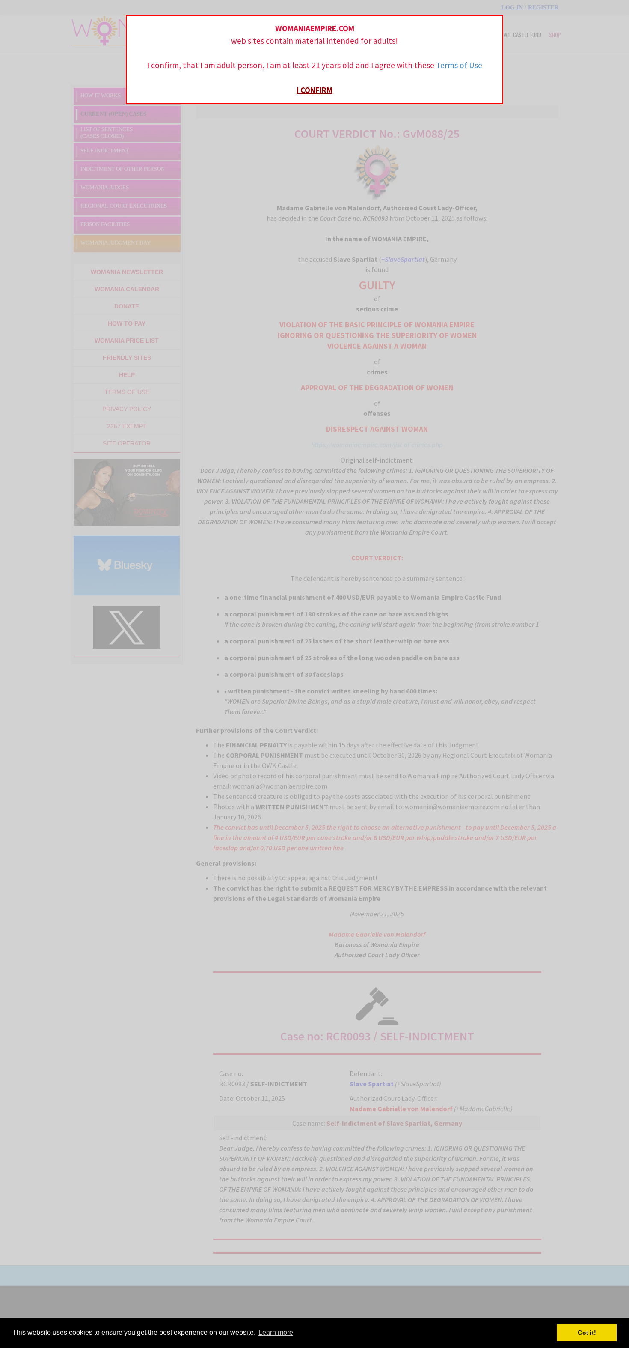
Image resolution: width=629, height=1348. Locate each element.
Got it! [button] (587, 1332)
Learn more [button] (275, 1332)
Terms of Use (459, 65)
